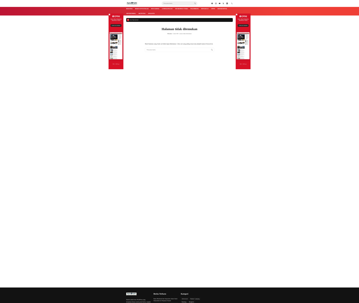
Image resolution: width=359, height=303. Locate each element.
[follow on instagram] (216, 3)
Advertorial (131, 13)
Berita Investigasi (142, 8)
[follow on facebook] (212, 3)
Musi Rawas (155, 8)
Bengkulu (205, 8)
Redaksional (222, 8)
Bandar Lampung (195, 299)
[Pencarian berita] (195, 3)
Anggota (151, 13)
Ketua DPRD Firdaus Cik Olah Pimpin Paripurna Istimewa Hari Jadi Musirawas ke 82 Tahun (205, 20)
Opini (213, 8)
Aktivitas (141, 13)
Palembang (194, 8)
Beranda (129, 8)
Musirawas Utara (181, 8)
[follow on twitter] (223, 3)
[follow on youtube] (219, 3)
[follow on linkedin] (227, 3)
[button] (232, 3)
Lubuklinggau (167, 8)
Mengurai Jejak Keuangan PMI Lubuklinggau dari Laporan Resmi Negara (156, 20)
